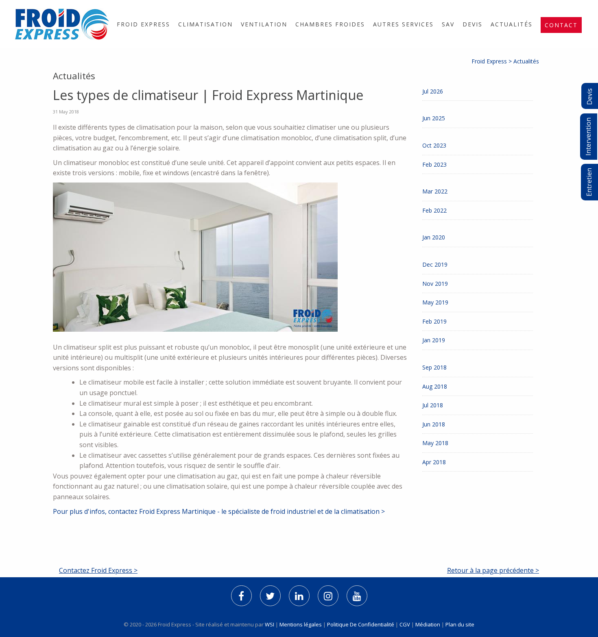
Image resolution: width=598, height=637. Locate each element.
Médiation (427, 624)
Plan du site (459, 624)
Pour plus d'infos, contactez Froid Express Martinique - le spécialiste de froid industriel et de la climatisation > (219, 511)
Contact (561, 25)
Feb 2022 (434, 210)
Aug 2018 (434, 386)
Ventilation (264, 24)
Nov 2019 (435, 283)
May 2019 (435, 302)
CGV (404, 624)
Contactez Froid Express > (98, 570)
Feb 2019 (434, 321)
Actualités (512, 24)
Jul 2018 (432, 405)
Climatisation (205, 24)
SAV (448, 24)
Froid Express (143, 24)
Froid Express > (492, 61)
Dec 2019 (434, 264)
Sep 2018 (434, 367)
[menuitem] (143, 24)
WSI (270, 624)
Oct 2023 (434, 145)
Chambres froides (330, 24)
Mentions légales (300, 624)
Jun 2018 (433, 424)
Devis (472, 24)
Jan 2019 (433, 340)
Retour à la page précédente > (493, 570)
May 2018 (435, 443)
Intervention (588, 136)
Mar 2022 (434, 191)
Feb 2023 (434, 164)
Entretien (589, 182)
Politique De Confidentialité (360, 624)
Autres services (403, 24)
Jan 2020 (433, 237)
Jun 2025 (433, 118)
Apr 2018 (434, 462)
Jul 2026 (432, 91)
